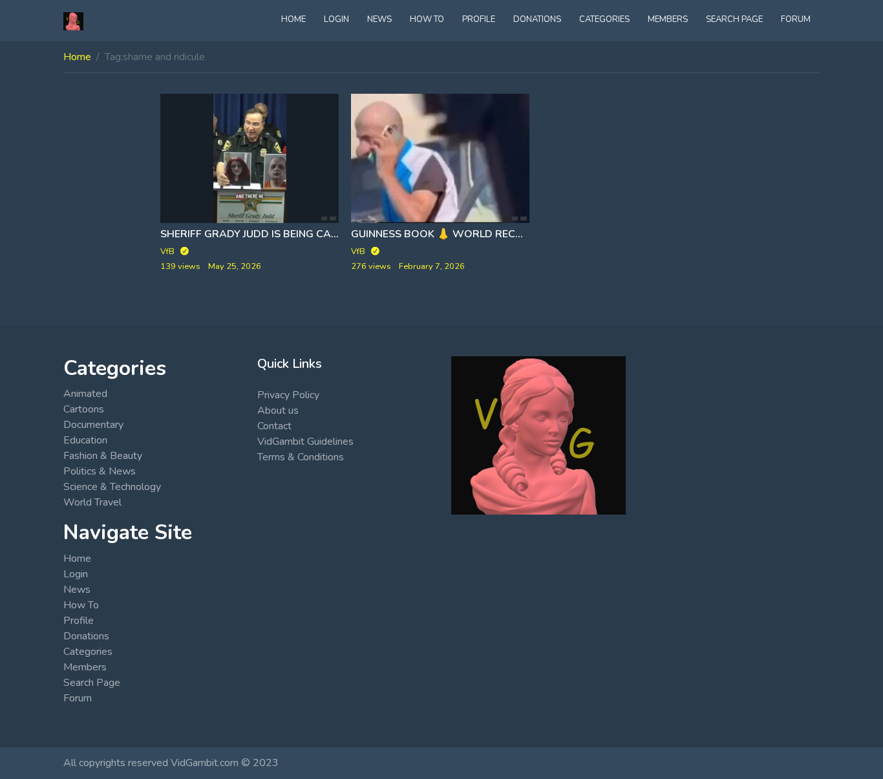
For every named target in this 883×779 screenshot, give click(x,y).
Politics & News (99, 471)
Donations (537, 19)
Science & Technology (112, 487)
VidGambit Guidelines (305, 441)
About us (278, 410)
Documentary (93, 425)
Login (336, 19)
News (379, 19)
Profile (478, 19)
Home (293, 19)
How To (427, 19)
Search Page (734, 19)
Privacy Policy (288, 395)
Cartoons (83, 409)
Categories (604, 19)
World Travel (92, 502)
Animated (85, 394)
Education (85, 440)
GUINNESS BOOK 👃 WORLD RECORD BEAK (459, 234)
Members (668, 19)
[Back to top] (40, 702)
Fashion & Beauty (102, 456)
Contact (274, 426)
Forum (796, 19)
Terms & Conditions (300, 457)
